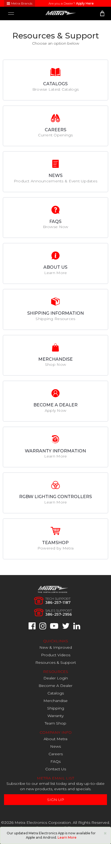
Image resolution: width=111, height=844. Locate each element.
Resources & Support (55, 662)
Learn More (67, 837)
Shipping (55, 708)
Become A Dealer (55, 685)
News (55, 746)
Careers (55, 753)
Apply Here (85, 3)
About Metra (55, 738)
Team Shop (55, 723)
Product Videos (55, 654)
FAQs (55, 761)
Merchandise (55, 700)
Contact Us (55, 769)
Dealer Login (55, 678)
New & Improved (55, 647)
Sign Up (55, 799)
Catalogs (55, 693)
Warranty (55, 715)
